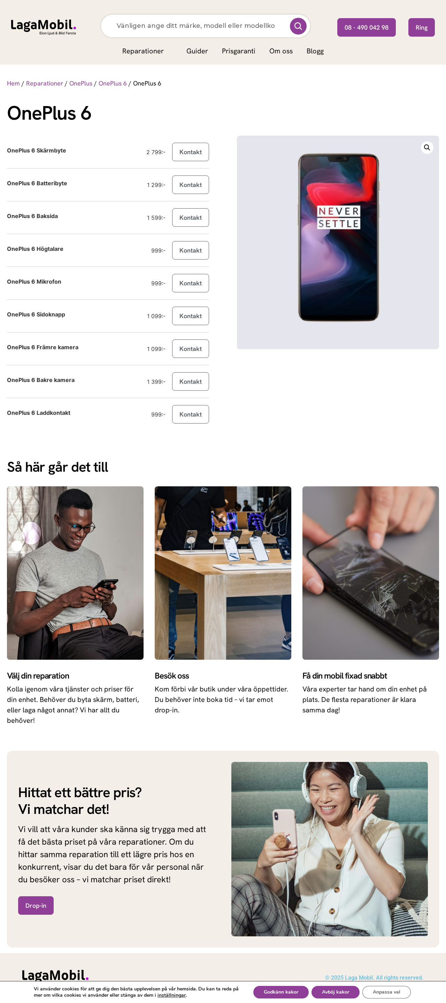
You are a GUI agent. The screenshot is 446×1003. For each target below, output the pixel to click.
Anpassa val (386, 992)
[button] (427, 147)
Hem (13, 83)
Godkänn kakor (281, 992)
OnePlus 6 (113, 83)
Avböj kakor (335, 992)
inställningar (171, 995)
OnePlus (80, 83)
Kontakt (190, 152)
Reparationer (44, 83)
